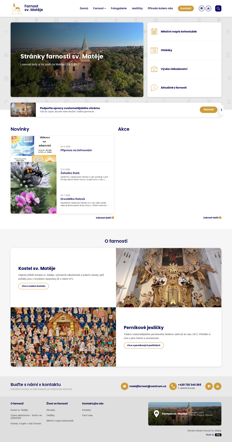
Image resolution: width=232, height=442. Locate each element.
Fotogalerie (119, 8)
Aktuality (50, 410)
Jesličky (137, 8)
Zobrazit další (103, 218)
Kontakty (86, 410)
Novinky (20, 129)
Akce (123, 129)
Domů (84, 8)
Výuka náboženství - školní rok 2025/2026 (26, 416)
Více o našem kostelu (33, 286)
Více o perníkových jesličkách (143, 345)
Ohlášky (50, 415)
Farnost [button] (98, 8)
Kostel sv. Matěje (19, 410)
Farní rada (87, 415)
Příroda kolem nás (160, 8)
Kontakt (185, 8)
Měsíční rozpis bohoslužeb (59, 420)
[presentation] (221, 109)
